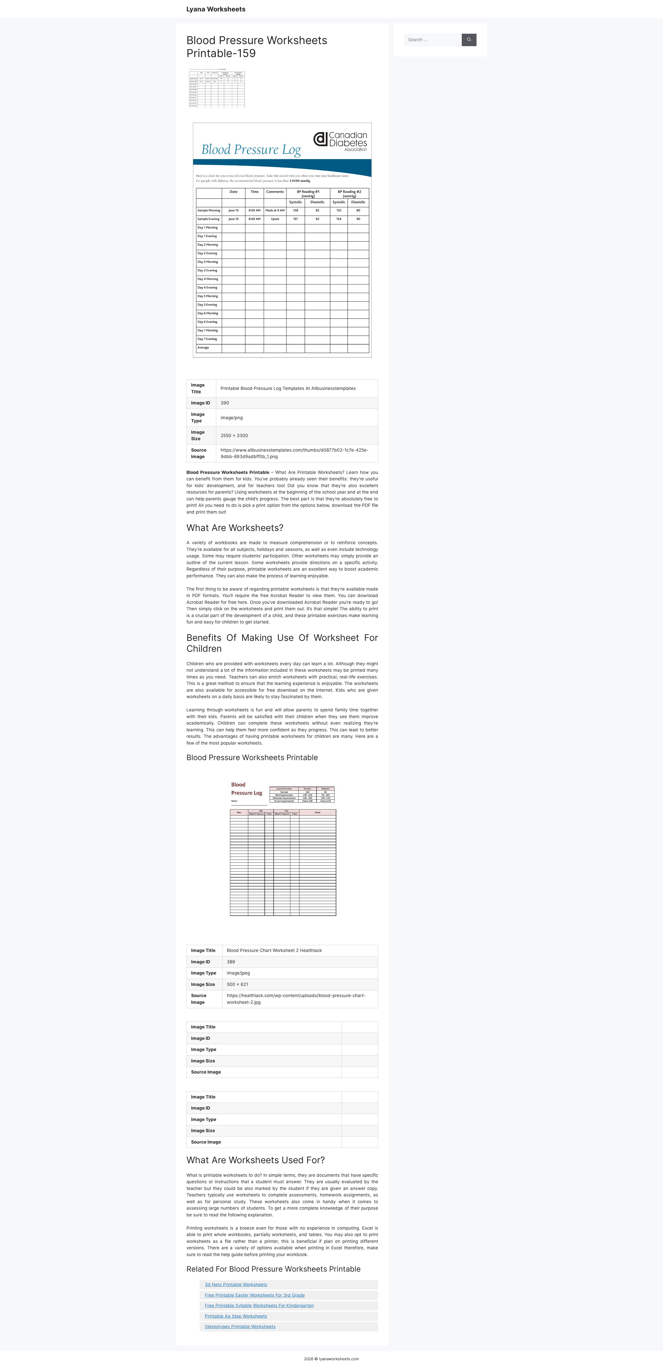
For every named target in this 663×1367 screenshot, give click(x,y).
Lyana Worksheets (216, 9)
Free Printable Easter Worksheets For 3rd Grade (255, 1295)
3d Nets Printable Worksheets (236, 1284)
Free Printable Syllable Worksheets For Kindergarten (259, 1305)
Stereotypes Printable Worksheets (240, 1326)
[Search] (469, 40)
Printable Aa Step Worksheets (236, 1316)
